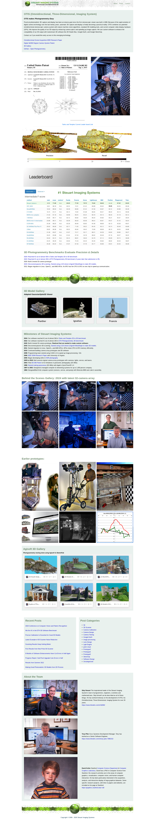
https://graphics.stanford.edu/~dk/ (93, 788)
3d (84, 625)
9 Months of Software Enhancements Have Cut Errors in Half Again (47, 653)
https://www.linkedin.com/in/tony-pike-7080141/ (97, 739)
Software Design (88, 659)
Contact (127, 3)
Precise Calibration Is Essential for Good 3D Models (42, 635)
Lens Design (87, 642)
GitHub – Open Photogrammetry (34, 49)
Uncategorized (88, 661)
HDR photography (52, 358)
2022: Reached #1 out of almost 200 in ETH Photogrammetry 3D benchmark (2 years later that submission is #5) (62, 259)
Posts (121, 3)
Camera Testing (88, 635)
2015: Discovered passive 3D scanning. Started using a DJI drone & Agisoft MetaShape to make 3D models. (60, 264)
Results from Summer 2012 (34, 662)
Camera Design (88, 632)
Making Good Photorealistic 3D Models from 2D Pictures (44, 667)
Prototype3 (87, 649)
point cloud (87, 647)
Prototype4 (87, 652)
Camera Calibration (89, 630)
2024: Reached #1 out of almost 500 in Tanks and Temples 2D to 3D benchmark (50, 257)
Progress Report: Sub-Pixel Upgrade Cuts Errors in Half (44, 658)
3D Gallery (27, 46)
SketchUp (86, 657)
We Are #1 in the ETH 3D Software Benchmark (41, 630)
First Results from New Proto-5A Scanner (39, 649)
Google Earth (87, 637)
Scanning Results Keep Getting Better (38, 644)
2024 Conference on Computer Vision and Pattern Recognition (46, 626)
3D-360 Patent (36, 363)
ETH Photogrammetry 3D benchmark (71, 341)
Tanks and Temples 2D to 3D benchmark (72, 338)
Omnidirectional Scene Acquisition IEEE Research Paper (43, 40)
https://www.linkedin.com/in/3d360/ (93, 705)
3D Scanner (87, 627)
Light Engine (87, 644)
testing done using (42, 553)
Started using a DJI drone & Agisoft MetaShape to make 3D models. (74, 346)
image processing (89, 640)
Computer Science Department (107, 768)
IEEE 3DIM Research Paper (37, 355)
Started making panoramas (37, 365)
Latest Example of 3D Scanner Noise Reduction (41, 640)
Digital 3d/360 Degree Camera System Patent (39, 43)
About (115, 3)
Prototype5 (87, 654)
